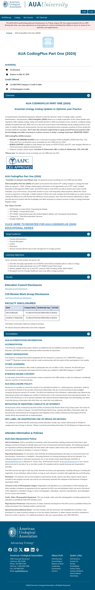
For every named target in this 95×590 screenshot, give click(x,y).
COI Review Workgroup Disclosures (18, 298)
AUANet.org (6, 17)
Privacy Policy (75, 568)
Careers (55, 571)
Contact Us (74, 561)
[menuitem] (6, 18)
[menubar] (24, 18)
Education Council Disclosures (16, 289)
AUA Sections (75, 559)
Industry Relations (76, 571)
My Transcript (41, 17)
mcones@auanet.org (69, 461)
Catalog (17, 17)
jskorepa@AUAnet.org (13, 461)
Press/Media (74, 566)
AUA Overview (57, 559)
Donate (72, 564)
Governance (56, 568)
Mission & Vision (58, 564)
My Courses (28, 17)
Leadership (56, 566)
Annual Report (57, 561)
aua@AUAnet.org (21, 571)
